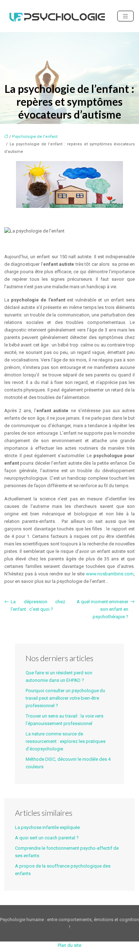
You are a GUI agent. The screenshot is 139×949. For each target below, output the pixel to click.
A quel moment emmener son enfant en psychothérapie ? (102, 609)
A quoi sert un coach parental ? (47, 837)
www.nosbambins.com (110, 573)
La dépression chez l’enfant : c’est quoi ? (38, 605)
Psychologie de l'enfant (34, 136)
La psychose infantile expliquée (47, 827)
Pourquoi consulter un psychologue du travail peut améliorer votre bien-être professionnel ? (65, 698)
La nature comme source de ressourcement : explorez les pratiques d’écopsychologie (65, 741)
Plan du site (69, 945)
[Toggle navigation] (125, 16)
